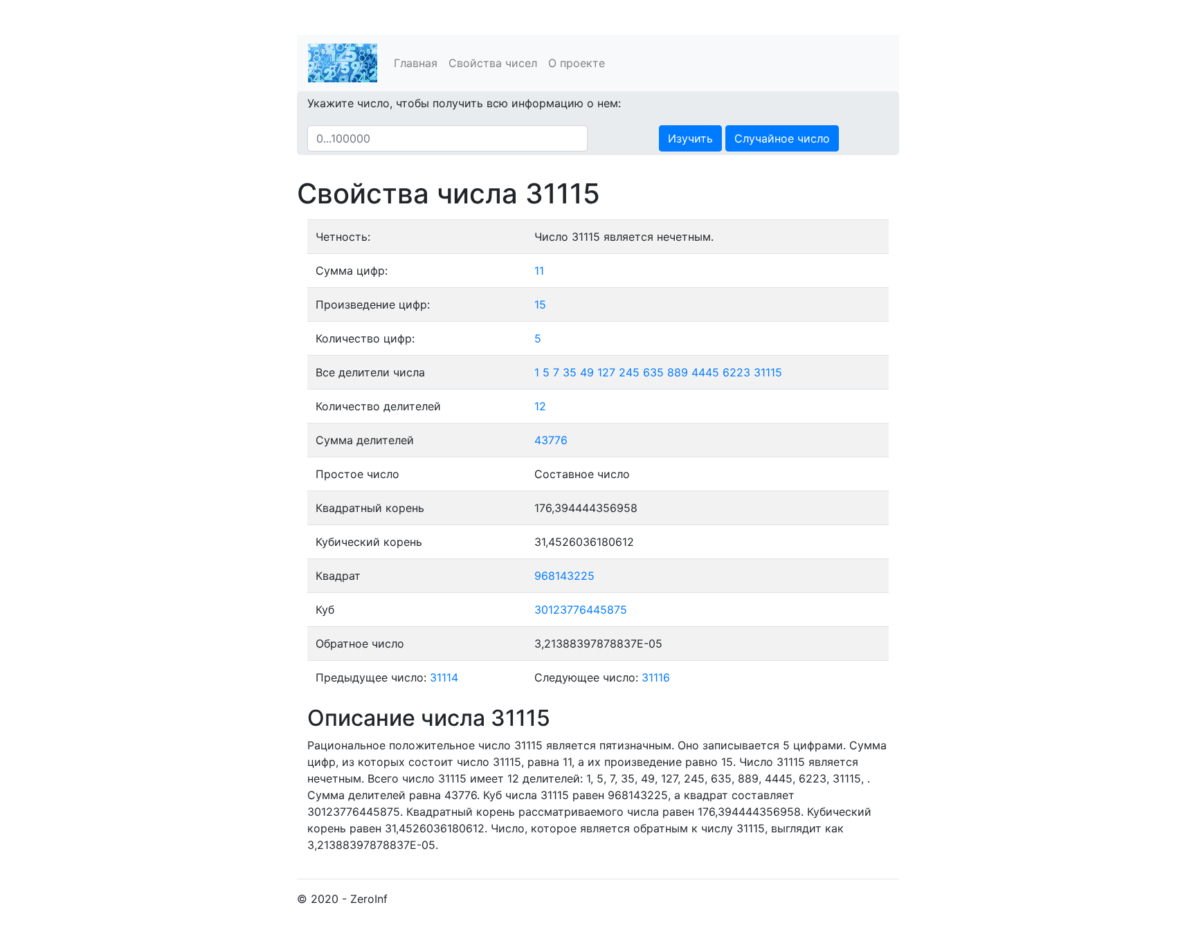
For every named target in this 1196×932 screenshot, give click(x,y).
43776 (551, 440)
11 (539, 270)
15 (540, 304)
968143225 (564, 576)
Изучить (690, 138)
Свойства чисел (492, 63)
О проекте (576, 63)
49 (587, 372)
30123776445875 (580, 609)
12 (540, 406)
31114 (444, 677)
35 (570, 372)
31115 (768, 372)
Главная (415, 63)
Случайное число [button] (782, 138)
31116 (656, 677)
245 (629, 372)
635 (653, 372)
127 (606, 372)
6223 (736, 372)
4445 (705, 372)
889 (677, 372)
